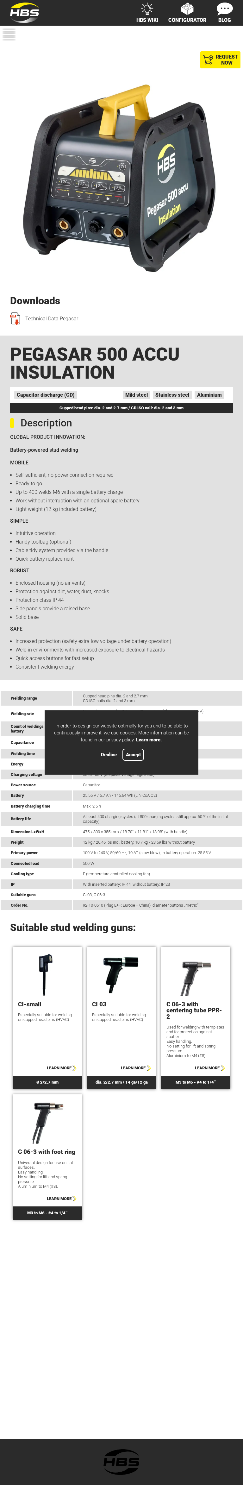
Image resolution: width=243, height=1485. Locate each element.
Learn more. (149, 740)
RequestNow (227, 60)
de (217, 36)
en (230, 36)
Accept (133, 755)
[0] (229, 46)
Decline (109, 755)
